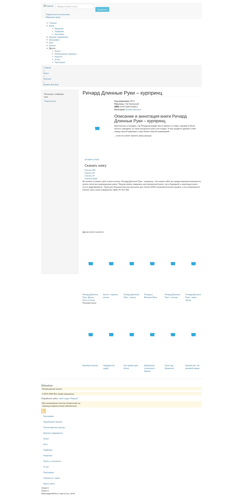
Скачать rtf (89, 175)
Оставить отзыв (92, 159)
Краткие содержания (58, 36)
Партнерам (60, 62)
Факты (57, 50)
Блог (51, 42)
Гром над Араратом (169, 366)
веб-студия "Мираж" (68, 398)
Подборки (59, 31)
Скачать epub (91, 178)
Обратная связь (53, 17)
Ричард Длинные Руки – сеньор (172, 296)
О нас (57, 59)
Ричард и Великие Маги (150, 296)
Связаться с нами (51, 477)
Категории (59, 34)
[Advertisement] (60, 144)
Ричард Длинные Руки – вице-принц (193, 297)
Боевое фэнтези (133, 109)
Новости (58, 56)
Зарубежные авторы (52, 421)
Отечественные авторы (54, 427)
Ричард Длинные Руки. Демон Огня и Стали (90, 297)
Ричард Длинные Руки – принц (131, 296)
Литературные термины (66, 53)
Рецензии (59, 28)
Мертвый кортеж (90, 365)
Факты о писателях (52, 461)
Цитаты (52, 45)
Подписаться (50, 101)
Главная (53, 22)
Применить (102, 9)
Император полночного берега (149, 368)
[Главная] (50, 5)
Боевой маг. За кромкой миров (192, 366)
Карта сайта (49, 483)
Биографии (54, 39)
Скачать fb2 (90, 170)
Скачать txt (90, 172)
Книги (51, 25)
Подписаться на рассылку (58, 14)
